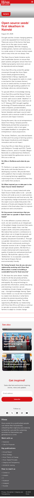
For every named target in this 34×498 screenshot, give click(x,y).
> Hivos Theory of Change (10, 457)
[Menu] (32, 2)
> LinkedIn (5, 475)
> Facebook (5, 480)
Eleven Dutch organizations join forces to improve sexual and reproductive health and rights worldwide (17, 340)
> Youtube (5, 486)
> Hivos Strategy (7, 454)
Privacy (4, 492)
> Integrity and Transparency (11, 462)
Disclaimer (10, 492)
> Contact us (6, 472)
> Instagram (5, 483)
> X (3, 478)
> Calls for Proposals (8, 444)
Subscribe (17, 399)
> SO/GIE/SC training (8, 465)
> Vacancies (5, 442)
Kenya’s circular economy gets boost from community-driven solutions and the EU (17, 363)
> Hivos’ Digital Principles (9, 460)
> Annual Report (7, 452)
